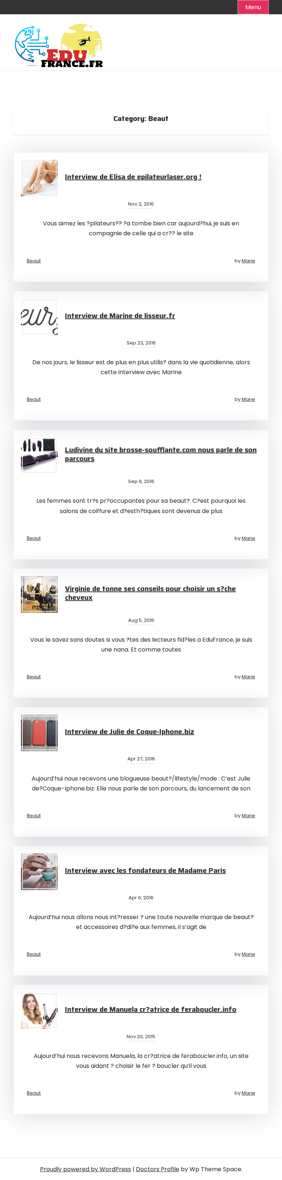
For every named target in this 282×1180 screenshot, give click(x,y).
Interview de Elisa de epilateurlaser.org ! (133, 176)
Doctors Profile (157, 1169)
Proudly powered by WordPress (85, 1169)
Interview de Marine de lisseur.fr (120, 315)
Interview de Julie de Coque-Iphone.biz (129, 731)
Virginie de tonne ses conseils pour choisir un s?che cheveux (150, 593)
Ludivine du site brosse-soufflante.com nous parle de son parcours (161, 454)
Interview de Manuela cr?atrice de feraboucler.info (150, 1009)
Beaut (34, 260)
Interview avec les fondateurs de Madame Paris (145, 870)
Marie (248, 260)
